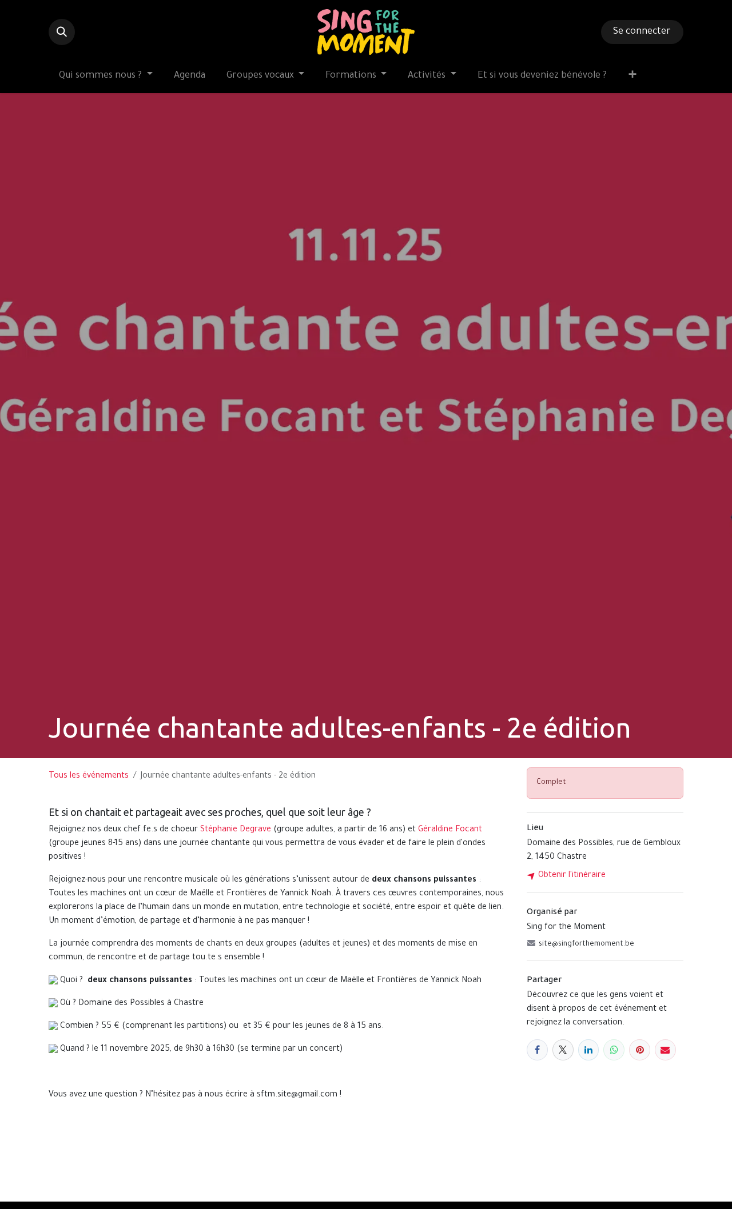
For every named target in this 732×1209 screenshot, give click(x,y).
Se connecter (642, 32)
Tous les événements (89, 776)
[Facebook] (537, 1049)
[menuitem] (106, 76)
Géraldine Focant (450, 830)
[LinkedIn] (588, 1049)
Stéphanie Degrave (235, 830)
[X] (563, 1049)
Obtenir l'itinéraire (571, 875)
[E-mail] (665, 1049)
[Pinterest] (639, 1049)
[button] (62, 32)
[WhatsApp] (613, 1049)
